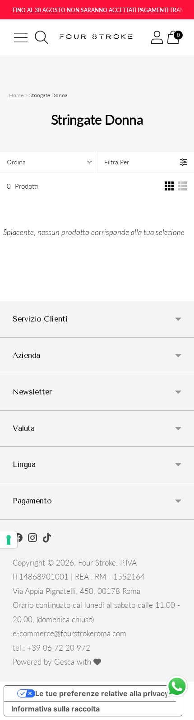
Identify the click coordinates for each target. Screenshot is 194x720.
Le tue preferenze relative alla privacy (102, 693)
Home (16, 95)
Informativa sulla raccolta (55, 708)
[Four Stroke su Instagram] (32, 539)
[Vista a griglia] (169, 185)
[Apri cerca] (41, 37)
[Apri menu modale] (20, 37)
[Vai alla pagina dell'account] (157, 37)
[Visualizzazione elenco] (182, 185)
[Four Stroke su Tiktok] (47, 539)
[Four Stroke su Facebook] (18, 539)
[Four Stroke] (97, 37)
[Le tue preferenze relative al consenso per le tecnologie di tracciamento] (8, 539)
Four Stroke (97, 562)
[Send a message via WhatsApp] (177, 686)
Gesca (64, 661)
